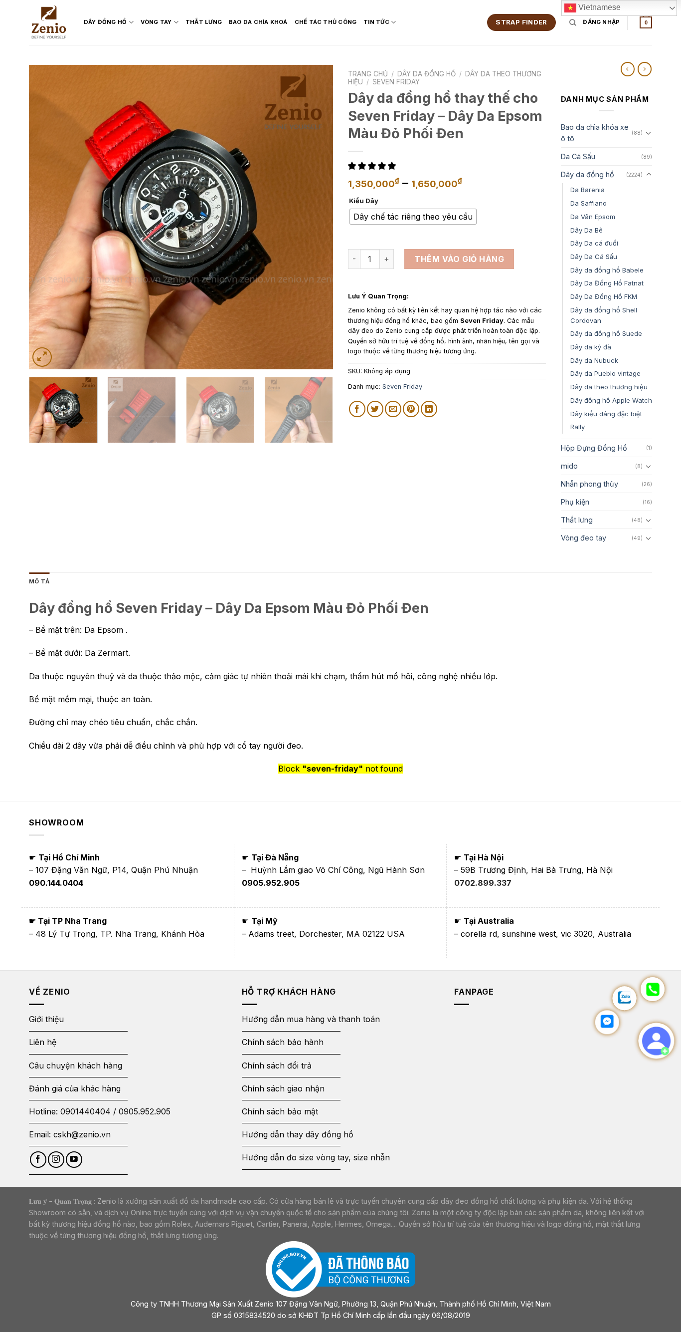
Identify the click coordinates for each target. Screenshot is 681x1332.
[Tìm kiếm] (572, 22)
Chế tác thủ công (326, 21)
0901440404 (85, 1111)
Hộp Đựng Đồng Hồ (594, 448)
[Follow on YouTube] (74, 1159)
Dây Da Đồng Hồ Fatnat (607, 283)
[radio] (413, 216)
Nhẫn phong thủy (589, 484)
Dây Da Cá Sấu (593, 257)
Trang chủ (368, 74)
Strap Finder (521, 22)
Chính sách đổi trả (277, 1065)
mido (569, 466)
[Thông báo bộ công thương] (340, 1269)
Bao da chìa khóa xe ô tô (595, 133)
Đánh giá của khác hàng (75, 1088)
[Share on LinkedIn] (429, 409)
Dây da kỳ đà (590, 347)
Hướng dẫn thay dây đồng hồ (297, 1134)
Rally (577, 427)
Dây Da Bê (586, 230)
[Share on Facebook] (357, 409)
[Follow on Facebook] (38, 1159)
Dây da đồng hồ (426, 74)
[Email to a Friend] (393, 409)
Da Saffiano (588, 203)
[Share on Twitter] (375, 409)
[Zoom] (42, 357)
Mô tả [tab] (39, 581)
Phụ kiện (575, 502)
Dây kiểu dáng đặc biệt (606, 414)
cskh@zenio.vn (82, 1134)
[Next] (315, 217)
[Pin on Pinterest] (411, 409)
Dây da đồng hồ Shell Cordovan (603, 315)
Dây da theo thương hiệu (609, 387)
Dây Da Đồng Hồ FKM (603, 296)
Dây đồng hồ (105, 21)
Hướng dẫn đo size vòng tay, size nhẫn (316, 1157)
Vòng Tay (156, 21)
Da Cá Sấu (578, 156)
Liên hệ (42, 1042)
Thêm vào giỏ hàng (459, 259)
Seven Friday (396, 82)
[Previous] (47, 217)
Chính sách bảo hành (283, 1042)
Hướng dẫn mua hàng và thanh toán (311, 1019)
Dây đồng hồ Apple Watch (611, 400)
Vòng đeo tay (583, 537)
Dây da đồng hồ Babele (607, 270)
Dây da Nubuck (594, 360)
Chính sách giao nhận (283, 1088)
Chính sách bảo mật (280, 1111)
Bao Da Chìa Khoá (258, 21)
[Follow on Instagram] (56, 1159)
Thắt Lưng (203, 21)
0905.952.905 (144, 1111)
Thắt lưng (577, 520)
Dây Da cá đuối (594, 243)
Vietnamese (598, 7)
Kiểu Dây (363, 201)
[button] (373, 166)
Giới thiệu (47, 1019)
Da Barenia (587, 190)
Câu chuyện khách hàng (75, 1065)
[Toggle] (648, 132)
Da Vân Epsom (592, 217)
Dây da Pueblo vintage (605, 373)
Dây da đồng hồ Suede (606, 333)
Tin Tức (376, 21)
